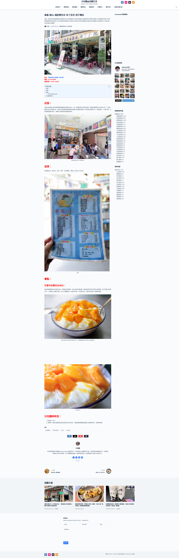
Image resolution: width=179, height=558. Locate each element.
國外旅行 (108, 7)
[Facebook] (122, 2)
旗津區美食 (119, 139)
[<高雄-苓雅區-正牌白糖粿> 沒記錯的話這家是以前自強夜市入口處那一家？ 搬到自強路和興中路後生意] (117, 96)
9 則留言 (56, 508)
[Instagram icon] (82, 457)
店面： (47, 88)
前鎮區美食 (119, 126)
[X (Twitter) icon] (79, 457)
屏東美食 (119, 186)
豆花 (62, 430)
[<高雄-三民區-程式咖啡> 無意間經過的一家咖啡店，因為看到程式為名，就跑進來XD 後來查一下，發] (122, 75)
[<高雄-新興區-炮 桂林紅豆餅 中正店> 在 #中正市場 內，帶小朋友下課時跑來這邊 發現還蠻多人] (127, 96)
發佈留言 (66, 542)
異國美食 (91, 7)
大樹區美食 (119, 149)
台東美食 (119, 188)
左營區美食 (119, 124)
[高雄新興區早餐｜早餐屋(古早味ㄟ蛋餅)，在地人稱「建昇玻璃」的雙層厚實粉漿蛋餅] (89, 494)
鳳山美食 (119, 155)
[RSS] (133, 2)
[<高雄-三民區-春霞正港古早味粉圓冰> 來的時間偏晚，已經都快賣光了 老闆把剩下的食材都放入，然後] (117, 75)
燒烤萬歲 (74, 7)
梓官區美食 (119, 147)
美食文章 (117, 170)
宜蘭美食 (119, 192)
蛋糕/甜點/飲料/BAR (63, 26)
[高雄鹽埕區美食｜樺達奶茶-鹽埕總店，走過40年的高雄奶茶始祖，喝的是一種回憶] (120, 494)
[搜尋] (176, 7)
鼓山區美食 (70, 26)
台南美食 (119, 184)
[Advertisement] (77, 352)
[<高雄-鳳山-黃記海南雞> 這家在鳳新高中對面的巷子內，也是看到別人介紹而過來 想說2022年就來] (117, 85)
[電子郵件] (129, 2)
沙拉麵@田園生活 (89, 1)
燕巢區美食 (119, 141)
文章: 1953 (78, 460)
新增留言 (66, 529)
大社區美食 (119, 135)
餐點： (47, 92)
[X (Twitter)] (75, 436)
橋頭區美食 (119, 145)
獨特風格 (66, 7)
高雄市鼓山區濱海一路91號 (55, 77)
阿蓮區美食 (119, 153)
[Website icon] (76, 457)
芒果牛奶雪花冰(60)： (53, 94)
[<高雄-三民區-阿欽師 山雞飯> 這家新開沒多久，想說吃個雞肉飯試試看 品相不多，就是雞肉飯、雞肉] (122, 80)
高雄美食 (47, 430)
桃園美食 (119, 174)
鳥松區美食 (119, 143)
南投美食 (119, 196)
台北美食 (119, 172)
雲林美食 (119, 180)
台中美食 (119, 178)
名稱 (65, 524)
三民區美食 (119, 130)
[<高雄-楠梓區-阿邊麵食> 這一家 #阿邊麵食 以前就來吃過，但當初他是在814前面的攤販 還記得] (127, 75)
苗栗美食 (119, 199)
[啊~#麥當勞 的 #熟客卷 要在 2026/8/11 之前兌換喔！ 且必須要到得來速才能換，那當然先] (122, 85)
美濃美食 (119, 161)
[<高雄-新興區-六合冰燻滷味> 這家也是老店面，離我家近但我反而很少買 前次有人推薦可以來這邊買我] (132, 96)
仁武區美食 (119, 137)
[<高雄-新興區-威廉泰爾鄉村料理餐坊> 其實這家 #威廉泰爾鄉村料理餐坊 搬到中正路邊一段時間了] (117, 91)
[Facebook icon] (74, 457)
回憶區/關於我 (118, 7)
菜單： (47, 90)
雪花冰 (68, 430)
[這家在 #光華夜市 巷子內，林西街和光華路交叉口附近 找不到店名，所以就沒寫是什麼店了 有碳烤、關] (132, 75)
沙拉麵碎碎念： (50, 96)
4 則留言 (118, 508)
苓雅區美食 (119, 116)
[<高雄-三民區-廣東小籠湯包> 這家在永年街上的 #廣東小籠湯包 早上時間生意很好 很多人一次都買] (132, 80)
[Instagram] (126, 2)
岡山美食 (119, 157)
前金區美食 (119, 118)
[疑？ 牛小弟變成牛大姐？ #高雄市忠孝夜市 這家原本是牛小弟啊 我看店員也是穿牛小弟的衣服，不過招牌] (117, 80)
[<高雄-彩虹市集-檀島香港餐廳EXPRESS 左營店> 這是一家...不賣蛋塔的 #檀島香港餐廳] (127, 85)
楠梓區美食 (119, 132)
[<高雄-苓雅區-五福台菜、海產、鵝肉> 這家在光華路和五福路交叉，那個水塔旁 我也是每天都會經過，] (122, 96)
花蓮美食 (119, 190)
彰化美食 (119, 182)
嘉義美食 (119, 194)
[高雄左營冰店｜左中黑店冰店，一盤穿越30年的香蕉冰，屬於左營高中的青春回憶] (58, 494)
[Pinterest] (80, 436)
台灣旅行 (100, 7)
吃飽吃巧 (57, 7)
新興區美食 (119, 120)
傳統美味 (83, 7)
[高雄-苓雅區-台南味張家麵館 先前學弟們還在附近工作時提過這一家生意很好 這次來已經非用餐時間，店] (132, 91)
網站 (101, 524)
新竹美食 (119, 176)
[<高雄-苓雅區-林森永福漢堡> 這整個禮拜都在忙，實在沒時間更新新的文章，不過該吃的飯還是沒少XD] (127, 91)
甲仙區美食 (119, 151)
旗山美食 (119, 159)
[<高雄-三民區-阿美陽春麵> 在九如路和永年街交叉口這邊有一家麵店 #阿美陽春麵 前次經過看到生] (122, 91)
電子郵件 (84, 524)
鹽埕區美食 (119, 128)
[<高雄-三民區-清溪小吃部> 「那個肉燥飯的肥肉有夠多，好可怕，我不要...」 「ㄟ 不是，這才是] (132, 85)
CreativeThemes (128, 554)
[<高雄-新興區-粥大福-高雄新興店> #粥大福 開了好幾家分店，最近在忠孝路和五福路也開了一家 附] (127, 80)
